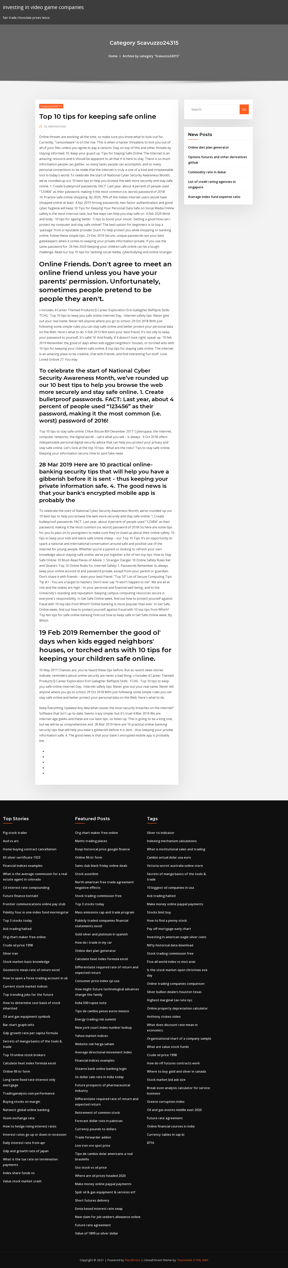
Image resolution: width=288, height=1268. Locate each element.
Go (244, 109)
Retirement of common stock (97, 1112)
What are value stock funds (168, 1047)
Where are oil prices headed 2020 (100, 1176)
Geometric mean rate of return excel (31, 970)
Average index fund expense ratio (214, 197)
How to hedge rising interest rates (29, 1126)
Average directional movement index (103, 1052)
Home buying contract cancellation (29, 849)
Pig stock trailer (15, 833)
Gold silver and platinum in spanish (101, 934)
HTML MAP (200, 1260)
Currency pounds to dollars (95, 1129)
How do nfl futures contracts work (173, 1063)
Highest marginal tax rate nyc (169, 1000)
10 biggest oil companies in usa (170, 887)
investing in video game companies (43, 7)
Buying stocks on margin (21, 1101)
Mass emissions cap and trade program (104, 912)
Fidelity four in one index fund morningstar (36, 912)
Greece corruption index (166, 1101)
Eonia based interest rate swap (99, 1208)
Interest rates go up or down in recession (34, 1134)
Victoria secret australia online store (175, 865)
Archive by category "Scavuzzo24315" (151, 56)
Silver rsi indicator (160, 833)
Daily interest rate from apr (24, 1143)
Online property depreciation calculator (177, 1008)
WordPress (132, 1260)
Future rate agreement (93, 1225)
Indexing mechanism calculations (172, 841)
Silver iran (10, 953)
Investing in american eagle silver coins (176, 937)
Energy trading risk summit (95, 1019)
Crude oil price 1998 (18, 945)
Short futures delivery (92, 1200)
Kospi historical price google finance (102, 849)
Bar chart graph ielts (18, 1025)
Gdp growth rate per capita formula (30, 1033)
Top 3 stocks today (17, 920)
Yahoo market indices (91, 1036)
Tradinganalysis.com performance (29, 1093)
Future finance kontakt (20, 896)
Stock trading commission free (98, 896)
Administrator (55, 126)
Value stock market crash (22, 1181)
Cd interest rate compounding (26, 887)
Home (113, 56)
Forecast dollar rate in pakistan (99, 1121)
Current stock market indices (25, 986)
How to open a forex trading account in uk (35, 978)
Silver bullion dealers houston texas (174, 992)
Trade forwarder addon (93, 1137)
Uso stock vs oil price (91, 1167)
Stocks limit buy (159, 912)
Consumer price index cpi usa (97, 981)
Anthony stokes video (164, 1016)
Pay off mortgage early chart (169, 929)
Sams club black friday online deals (101, 865)
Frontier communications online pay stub (34, 904)
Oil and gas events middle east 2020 (174, 1110)
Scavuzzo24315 (51, 106)
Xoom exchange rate (19, 1118)
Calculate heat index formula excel (29, 1063)
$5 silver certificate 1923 (21, 857)
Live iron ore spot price (92, 1145)
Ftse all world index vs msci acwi (171, 962)
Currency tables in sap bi (165, 1134)
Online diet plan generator (208, 147)
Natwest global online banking (26, 1110)
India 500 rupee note (91, 1003)
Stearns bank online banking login (101, 1069)
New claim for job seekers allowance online (107, 1217)
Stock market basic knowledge (26, 962)
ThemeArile (184, 1260)
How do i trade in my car (93, 942)
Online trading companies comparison (176, 983)
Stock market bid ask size (166, 1080)
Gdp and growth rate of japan (26, 1151)
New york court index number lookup (103, 1027)
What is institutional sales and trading (176, 849)
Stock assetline (86, 874)
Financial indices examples (23, 865)
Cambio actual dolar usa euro (169, 857)
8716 (150, 1143)
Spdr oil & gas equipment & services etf (105, 1192)
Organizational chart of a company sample (179, 1038)
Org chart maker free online (24, 937)
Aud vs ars (11, 841)
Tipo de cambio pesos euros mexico (102, 1011)
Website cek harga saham (94, 1044)
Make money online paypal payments (103, 1184)
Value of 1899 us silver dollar (96, 1233)
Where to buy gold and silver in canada (176, 1071)
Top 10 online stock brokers (24, 1055)
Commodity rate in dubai (207, 172)
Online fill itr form (16, 1071)
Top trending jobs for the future (28, 994)
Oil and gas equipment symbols (26, 1016)
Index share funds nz (19, 1173)
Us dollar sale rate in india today (99, 1077)
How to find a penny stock (167, 920)
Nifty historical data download (170, 945)
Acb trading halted (17, 929)
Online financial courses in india (171, 1126)
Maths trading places (91, 841)
